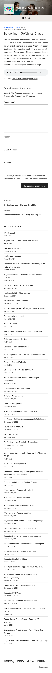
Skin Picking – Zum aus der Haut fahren (20, 600)
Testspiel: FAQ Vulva (12, 592)
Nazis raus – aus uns (12, 256)
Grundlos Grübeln (11, 434)
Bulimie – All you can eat (14, 396)
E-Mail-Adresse (11, 149)
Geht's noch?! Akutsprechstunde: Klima (20, 585)
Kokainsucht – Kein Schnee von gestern (20, 411)
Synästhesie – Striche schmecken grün (20, 551)
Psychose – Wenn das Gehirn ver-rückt (20, 528)
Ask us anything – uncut (14, 316)
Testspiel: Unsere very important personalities (22, 536)
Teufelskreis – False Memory (16, 300)
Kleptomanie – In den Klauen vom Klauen (21, 240)
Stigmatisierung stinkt (12, 403)
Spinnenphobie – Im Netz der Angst (18, 369)
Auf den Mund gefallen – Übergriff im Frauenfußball (24, 308)
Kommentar (9, 102)
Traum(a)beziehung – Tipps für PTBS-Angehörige (24, 566)
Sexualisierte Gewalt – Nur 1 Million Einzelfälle (23, 331)
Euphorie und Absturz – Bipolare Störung (20, 482)
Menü (27, 18)
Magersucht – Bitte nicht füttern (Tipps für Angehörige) (26, 640)
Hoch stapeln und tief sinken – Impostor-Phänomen (25, 354)
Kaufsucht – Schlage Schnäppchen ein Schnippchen (25, 419)
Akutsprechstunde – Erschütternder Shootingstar (24, 543)
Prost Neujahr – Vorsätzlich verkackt (19, 489)
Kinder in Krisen (10, 323)
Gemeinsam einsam (12, 248)
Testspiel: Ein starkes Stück (15, 559)
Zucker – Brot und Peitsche (15, 362)
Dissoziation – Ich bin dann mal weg (18, 285)
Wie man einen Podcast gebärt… (17, 512)
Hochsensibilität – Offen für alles (17, 293)
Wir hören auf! (9, 233)
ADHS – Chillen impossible (15, 463)
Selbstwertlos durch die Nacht (16, 339)
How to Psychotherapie (13, 426)
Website (7, 162)
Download (33, 78)
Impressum (43, 667)
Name (7, 136)
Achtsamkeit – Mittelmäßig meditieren (19, 505)
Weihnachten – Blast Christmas (17, 497)
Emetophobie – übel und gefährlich (18, 388)
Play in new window (20, 78)
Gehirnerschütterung (30, 7)
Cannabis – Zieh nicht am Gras (16, 346)
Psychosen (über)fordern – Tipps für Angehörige (23, 520)
